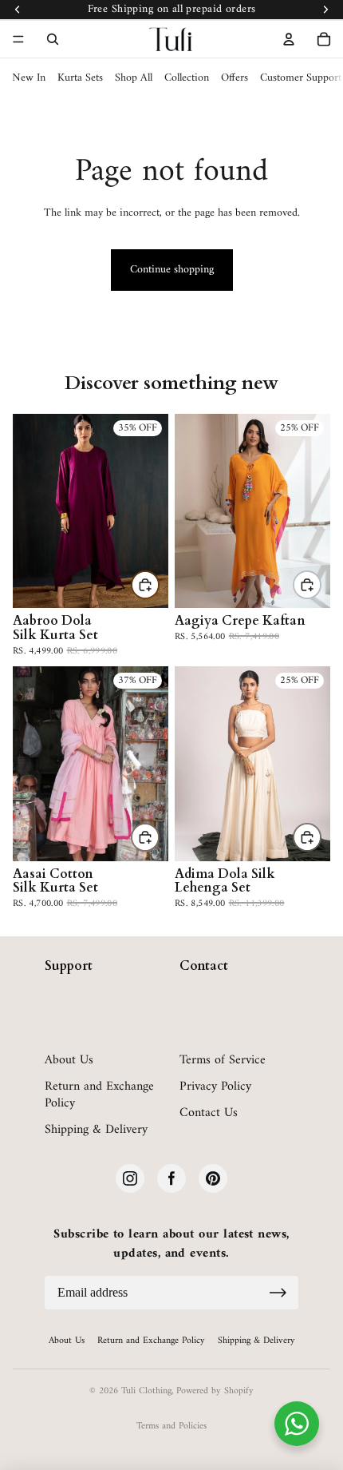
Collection (186, 78)
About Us (69, 1060)
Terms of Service (222, 1060)
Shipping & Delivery (96, 1130)
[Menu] (18, 39)
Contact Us (208, 1113)
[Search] (52, 39)
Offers (234, 78)
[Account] (288, 39)
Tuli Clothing (146, 1391)
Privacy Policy (215, 1087)
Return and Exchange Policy (99, 1095)
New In (28, 78)
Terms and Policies (171, 1426)
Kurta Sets (80, 78)
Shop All (133, 78)
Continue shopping (172, 270)
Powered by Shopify (215, 1391)
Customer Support (300, 78)
